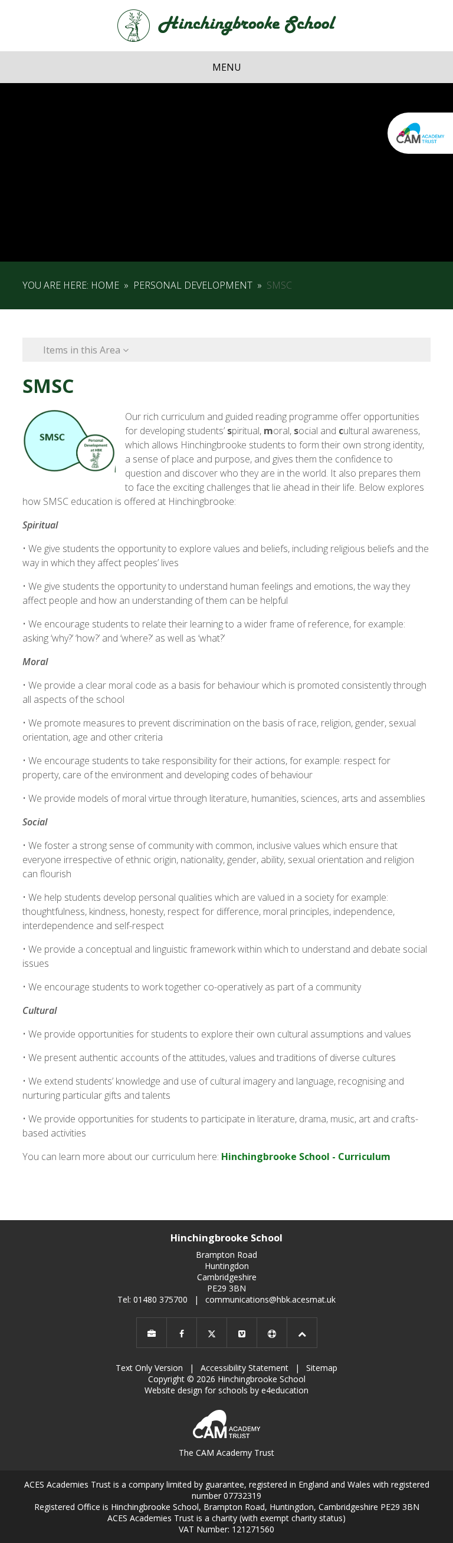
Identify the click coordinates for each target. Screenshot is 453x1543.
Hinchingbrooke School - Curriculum (305, 1156)
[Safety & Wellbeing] (272, 1332)
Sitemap (321, 1367)
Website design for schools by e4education (226, 1390)
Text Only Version (149, 1367)
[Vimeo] (242, 1332)
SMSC (279, 285)
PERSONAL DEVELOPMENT (192, 285)
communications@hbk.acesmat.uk (270, 1299)
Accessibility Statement (244, 1367)
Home (105, 285)
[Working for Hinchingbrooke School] (151, 1332)
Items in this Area (83, 349)
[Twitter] (211, 1332)
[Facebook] (181, 1332)
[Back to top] (302, 1332)
